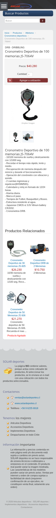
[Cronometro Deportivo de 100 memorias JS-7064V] (15, 136)
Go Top (28, 513)
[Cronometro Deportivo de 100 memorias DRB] (28, 136)
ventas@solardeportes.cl (27, 397)
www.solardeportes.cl (26, 403)
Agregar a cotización (30, 80)
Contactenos (26, 507)
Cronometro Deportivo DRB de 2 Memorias (39, 263)
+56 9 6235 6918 (29, 408)
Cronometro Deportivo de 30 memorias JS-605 (17, 263)
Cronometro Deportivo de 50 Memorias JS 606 (16, 312)
